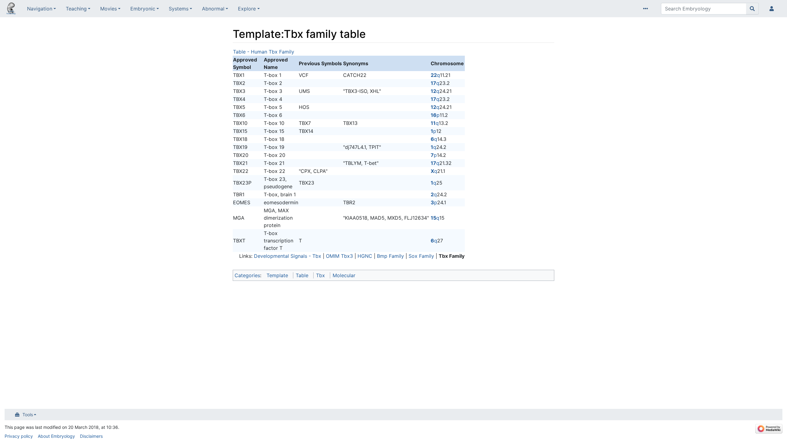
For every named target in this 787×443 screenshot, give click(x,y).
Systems (178, 9)
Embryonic (142, 9)
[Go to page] (752, 8)
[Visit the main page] (11, 9)
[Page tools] (647, 8)
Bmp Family (390, 256)
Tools (27, 414)
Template (277, 275)
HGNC (365, 256)
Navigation (39, 9)
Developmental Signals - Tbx (287, 256)
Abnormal (213, 9)
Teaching (76, 9)
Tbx (320, 275)
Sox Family (421, 256)
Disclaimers (91, 436)
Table (302, 275)
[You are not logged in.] (773, 8)
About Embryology (56, 436)
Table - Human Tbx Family (263, 52)
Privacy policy (19, 436)
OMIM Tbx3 (339, 256)
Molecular (344, 275)
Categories (247, 275)
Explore (247, 9)
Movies (108, 9)
